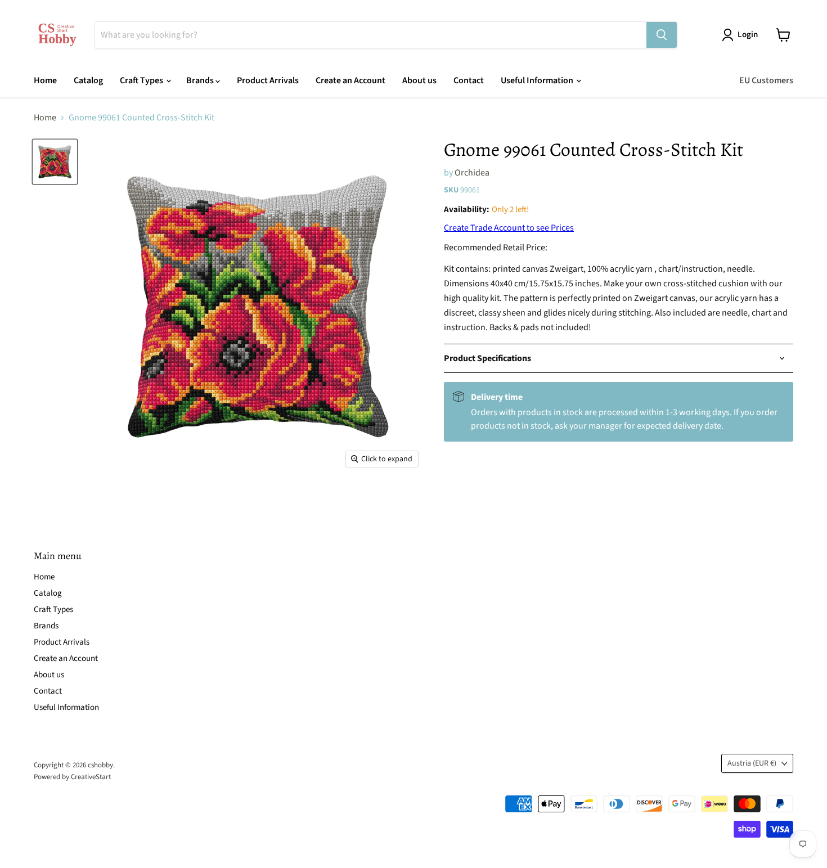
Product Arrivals (268, 80)
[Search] (661, 35)
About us (419, 80)
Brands (200, 80)
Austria (751, 763)
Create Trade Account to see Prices (509, 228)
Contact (468, 80)
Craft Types (142, 80)
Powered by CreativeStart (72, 777)
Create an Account (350, 80)
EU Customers (766, 80)
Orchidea (472, 173)
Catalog (88, 80)
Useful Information (538, 80)
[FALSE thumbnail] (55, 162)
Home (45, 80)
